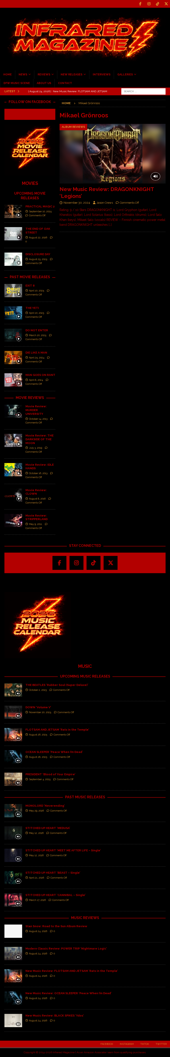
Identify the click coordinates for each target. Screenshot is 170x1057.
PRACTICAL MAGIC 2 (40, 206)
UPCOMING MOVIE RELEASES (30, 195)
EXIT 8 (30, 285)
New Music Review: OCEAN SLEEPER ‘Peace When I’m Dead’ (68, 993)
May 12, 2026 (36, 833)
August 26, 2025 (38, 734)
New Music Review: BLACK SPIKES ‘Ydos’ (54, 1015)
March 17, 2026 (37, 900)
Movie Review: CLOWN (36, 492)
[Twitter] (166, 4)
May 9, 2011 (35, 524)
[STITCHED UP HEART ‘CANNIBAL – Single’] (13, 900)
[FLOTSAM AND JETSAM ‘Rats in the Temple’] (13, 734)
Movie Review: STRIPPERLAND (36, 517)
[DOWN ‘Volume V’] (13, 712)
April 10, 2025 (36, 290)
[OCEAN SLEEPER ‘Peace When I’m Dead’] (13, 757)
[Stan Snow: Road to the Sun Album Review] (13, 931)
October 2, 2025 (38, 690)
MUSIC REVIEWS (85, 918)
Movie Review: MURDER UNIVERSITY (36, 410)
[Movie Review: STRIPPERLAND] (13, 520)
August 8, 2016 (37, 498)
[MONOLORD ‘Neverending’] (13, 810)
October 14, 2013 (38, 418)
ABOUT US (44, 83)
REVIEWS (44, 74)
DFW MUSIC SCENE (17, 83)
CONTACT (65, 83)
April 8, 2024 (36, 380)
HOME (7, 74)
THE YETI (32, 308)
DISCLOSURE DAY (37, 254)
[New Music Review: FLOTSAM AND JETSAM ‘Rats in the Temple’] (13, 975)
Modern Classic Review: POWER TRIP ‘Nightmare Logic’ (66, 948)
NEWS (23, 74)
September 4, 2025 (39, 779)
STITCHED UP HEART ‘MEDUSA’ (47, 828)
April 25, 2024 (36, 357)
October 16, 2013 (38, 473)
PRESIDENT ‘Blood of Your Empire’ (50, 774)
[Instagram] (149, 4)
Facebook (106, 1044)
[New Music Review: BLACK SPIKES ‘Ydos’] (13, 1020)
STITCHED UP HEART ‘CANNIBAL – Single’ (55, 895)
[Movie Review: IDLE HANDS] (13, 469)
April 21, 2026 (36, 877)
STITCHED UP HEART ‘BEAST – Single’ (52, 872)
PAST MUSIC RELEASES (85, 797)
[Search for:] (143, 91)
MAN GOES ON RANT (40, 375)
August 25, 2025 (38, 259)
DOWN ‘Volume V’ (38, 707)
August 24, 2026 (38, 931)
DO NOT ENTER (36, 330)
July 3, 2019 (35, 447)
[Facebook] (140, 4)
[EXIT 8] (13, 290)
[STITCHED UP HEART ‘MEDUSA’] (13, 833)
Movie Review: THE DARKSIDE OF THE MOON (39, 439)
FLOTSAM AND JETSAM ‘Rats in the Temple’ (57, 729)
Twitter (161, 1044)
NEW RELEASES (71, 74)
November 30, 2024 (77, 202)
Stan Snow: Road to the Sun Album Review (56, 926)
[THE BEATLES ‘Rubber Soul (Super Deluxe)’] (13, 690)
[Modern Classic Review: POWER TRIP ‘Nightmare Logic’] (13, 953)
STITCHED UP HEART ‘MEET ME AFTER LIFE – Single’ (63, 850)
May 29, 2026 (36, 810)
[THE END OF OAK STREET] (13, 233)
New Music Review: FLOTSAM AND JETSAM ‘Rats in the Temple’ (71, 971)
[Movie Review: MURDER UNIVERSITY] (13, 411)
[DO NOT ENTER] (13, 335)
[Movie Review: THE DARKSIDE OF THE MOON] (13, 440)
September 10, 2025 (40, 211)
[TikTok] (157, 4)
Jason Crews (105, 202)
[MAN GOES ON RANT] (13, 380)
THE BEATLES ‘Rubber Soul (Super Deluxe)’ (56, 685)
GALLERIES (125, 74)
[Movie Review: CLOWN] (13, 495)
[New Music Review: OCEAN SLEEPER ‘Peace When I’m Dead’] (13, 998)
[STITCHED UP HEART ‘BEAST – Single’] (13, 877)
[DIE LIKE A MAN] (13, 357)
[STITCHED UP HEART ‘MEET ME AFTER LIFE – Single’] (13, 855)
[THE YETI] (13, 313)
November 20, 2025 (40, 712)
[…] (110, 224)
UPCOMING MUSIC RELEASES (85, 676)
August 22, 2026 (38, 237)
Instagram (127, 1044)
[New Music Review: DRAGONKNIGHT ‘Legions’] (113, 154)
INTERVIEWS (101, 74)
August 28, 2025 (38, 757)
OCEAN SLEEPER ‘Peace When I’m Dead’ (54, 752)
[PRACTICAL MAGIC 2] (13, 211)
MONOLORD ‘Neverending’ (45, 805)
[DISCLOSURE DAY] (13, 259)
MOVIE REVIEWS (30, 398)
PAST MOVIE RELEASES (30, 277)
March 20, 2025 (37, 335)
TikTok (144, 1044)
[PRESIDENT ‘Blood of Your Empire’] (13, 779)
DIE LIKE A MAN (36, 352)
